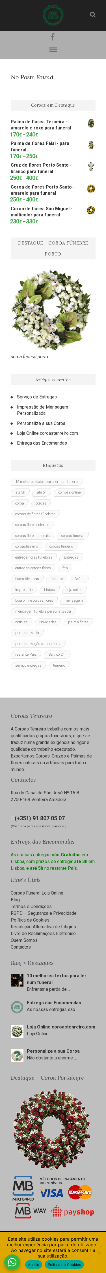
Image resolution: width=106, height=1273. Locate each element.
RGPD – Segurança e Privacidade (44, 913)
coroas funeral (72, 536)
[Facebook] (51, 37)
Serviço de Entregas (37, 397)
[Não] (99, 1252)
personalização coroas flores (38, 644)
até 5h (42, 492)
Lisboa (49, 590)
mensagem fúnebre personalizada (43, 611)
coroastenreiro (26, 546)
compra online (69, 492)
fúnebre (57, 579)
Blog (15, 899)
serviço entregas (28, 665)
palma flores (78, 622)
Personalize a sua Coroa (41, 423)
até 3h (20, 492)
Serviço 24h (57, 654)
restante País (26, 654)
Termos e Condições (31, 906)
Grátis (79, 579)
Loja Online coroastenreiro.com (47, 433)
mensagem (74, 600)
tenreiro (59, 665)
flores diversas (27, 579)
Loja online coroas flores (34, 600)
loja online (74, 590)
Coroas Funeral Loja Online (37, 893)
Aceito (33, 1264)
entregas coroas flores (33, 568)
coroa (19, 503)
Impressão (24, 590)
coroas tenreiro (61, 546)
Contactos (21, 947)
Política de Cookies (30, 920)
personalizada (27, 633)
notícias (21, 622)
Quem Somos (24, 940)
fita (65, 568)
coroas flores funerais (32, 536)
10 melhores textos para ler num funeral (47, 481)
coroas (41, 503)
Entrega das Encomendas (42, 443)
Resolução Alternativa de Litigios (43, 926)
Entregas (71, 557)
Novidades (48, 622)
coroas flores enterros (32, 525)
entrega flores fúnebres (33, 557)
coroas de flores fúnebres (35, 514)
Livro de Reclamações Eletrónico (43, 933)
